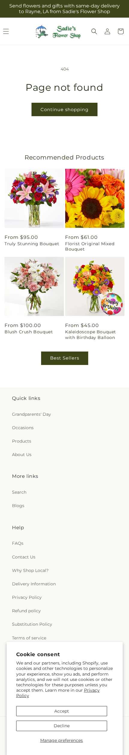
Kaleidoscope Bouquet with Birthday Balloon (90, 334)
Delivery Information (34, 584)
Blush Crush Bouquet (28, 331)
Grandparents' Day (31, 414)
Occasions (23, 427)
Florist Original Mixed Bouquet (89, 246)
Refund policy (26, 610)
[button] (94, 31)
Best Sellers (64, 358)
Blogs (18, 505)
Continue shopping (64, 109)
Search (19, 492)
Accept (61, 711)
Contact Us (23, 557)
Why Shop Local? (30, 570)
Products (21, 441)
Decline (62, 725)
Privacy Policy (27, 597)
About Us (22, 454)
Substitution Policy (32, 624)
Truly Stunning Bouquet (31, 243)
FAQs (17, 543)
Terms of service (29, 638)
